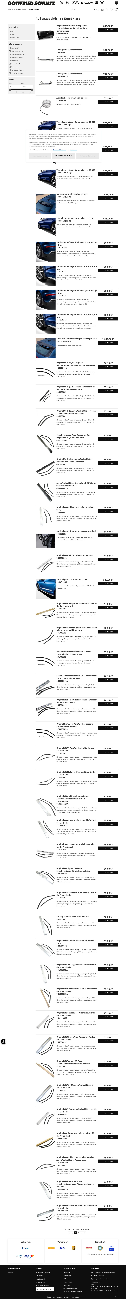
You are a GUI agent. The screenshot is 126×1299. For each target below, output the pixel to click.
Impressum (73, 150)
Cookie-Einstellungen (40, 156)
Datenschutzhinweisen (59, 150)
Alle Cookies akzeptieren (87, 156)
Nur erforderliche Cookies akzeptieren (63, 156)
